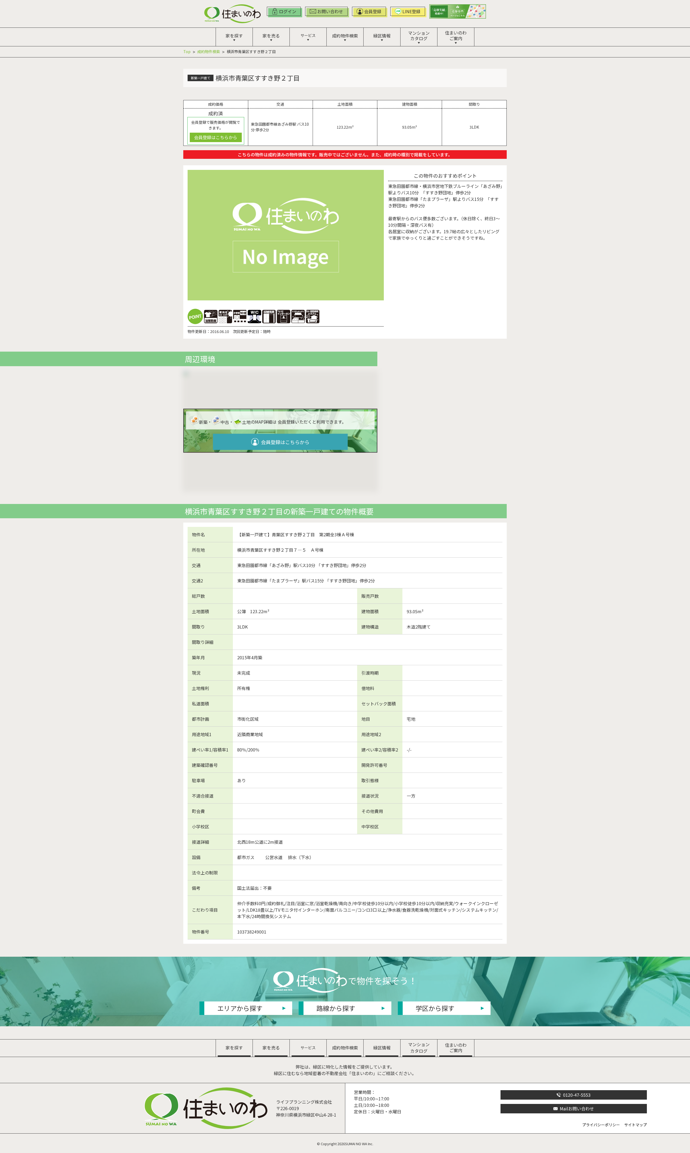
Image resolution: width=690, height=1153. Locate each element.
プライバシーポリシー (601, 1124)
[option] (286, 235)
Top (187, 51)
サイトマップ (635, 1124)
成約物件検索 (208, 51)
